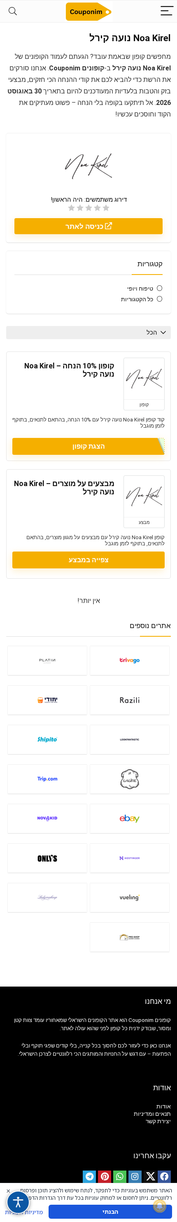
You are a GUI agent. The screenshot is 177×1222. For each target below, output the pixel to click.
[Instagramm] (135, 1177)
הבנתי (110, 1211)
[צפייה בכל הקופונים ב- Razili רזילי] (129, 700)
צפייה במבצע (89, 560)
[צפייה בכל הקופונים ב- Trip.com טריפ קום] (47, 779)
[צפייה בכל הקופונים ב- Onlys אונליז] (47, 858)
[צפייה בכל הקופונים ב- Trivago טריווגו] (129, 660)
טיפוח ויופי (140, 288)
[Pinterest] (104, 1177)
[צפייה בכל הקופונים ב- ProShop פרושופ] (129, 937)
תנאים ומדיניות (152, 1113)
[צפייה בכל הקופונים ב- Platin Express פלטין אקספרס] (47, 660)
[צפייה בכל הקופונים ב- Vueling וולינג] (129, 897)
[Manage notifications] (159, 1206)
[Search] (13, 11)
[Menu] (167, 11)
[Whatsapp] (119, 1177)
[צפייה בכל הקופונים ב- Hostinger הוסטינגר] (129, 858)
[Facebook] (164, 1177)
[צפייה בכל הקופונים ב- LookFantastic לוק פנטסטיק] (129, 739)
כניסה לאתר (85, 226)
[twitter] (150, 1177)
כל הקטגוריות (137, 299)
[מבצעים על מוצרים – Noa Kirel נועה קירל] (144, 496)
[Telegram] (89, 1177)
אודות (163, 1106)
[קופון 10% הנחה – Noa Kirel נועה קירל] (144, 378)
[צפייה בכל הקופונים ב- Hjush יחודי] (47, 700)
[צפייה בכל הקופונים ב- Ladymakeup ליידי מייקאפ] (47, 897)
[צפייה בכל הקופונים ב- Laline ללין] (129, 779)
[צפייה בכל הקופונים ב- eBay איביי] (129, 818)
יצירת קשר (158, 1121)
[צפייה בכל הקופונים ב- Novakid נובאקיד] (47, 818)
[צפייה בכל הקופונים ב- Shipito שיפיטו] (47, 739)
